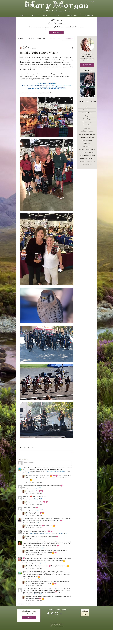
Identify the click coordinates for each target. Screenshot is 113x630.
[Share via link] (33, 447)
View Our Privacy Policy (56, 624)
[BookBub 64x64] (94, 2)
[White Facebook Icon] (87, 2)
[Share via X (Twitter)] (24, 447)
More (51, 38)
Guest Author (30, 38)
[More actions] (72, 48)
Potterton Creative (59, 626)
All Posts (20, 38)
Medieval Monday (42, 38)
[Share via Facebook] (20, 447)
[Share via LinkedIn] (28, 447)
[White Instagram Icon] (91, 2)
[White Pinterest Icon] (89, 2)
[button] (58, 38)
